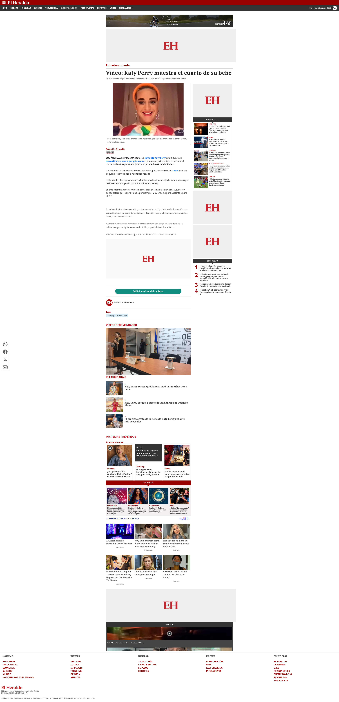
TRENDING (76, 671)
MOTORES (143, 671)
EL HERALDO (280, 661)
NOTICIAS (8, 656)
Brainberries (120, 547)
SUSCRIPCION (281, 680)
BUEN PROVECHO (283, 674)
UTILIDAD (143, 656)
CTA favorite (148, 550)
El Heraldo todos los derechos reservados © (20, 691)
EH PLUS (210, 656)
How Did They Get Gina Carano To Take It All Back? (175, 574)
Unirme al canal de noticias (149, 291)
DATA (208, 664)
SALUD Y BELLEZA (147, 664)
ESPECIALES (76, 667)
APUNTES (75, 677)
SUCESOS (7, 671)
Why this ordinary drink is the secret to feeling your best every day (147, 543)
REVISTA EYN (280, 677)
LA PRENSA (279, 664)
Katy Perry (110, 315)
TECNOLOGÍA (145, 661)
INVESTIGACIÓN (214, 661)
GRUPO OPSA (280, 656)
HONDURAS (9, 661)
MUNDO (7, 674)
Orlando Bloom (121, 315)
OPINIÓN (75, 674)
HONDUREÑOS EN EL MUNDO (18, 677)
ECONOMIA (9, 667)
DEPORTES (75, 661)
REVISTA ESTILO (282, 671)
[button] (5, 344)
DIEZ (276, 667)
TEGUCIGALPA (10, 664)
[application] (148, 351)
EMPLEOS (143, 667)
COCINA (74, 664)
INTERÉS (75, 656)
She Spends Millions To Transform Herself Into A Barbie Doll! (176, 543)
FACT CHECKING (214, 667)
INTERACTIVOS (213, 671)
